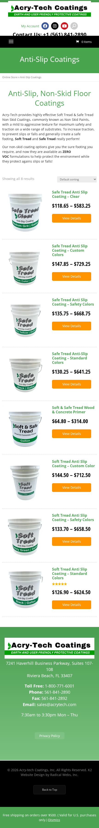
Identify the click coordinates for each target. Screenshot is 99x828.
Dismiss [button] (54, 820)
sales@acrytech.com (56, 704)
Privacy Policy (49, 736)
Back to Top (49, 790)
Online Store (9, 77)
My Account (30, 26)
